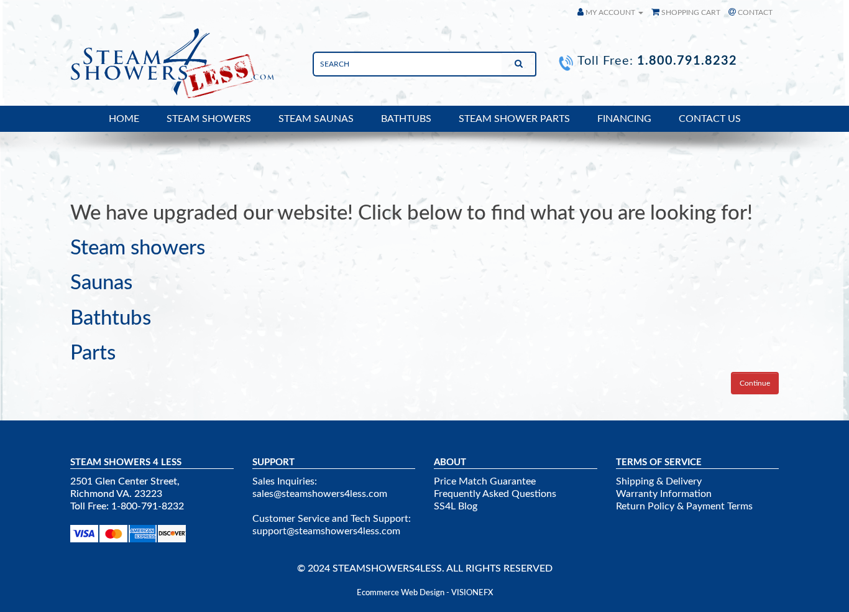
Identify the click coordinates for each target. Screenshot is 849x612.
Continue (755, 383)
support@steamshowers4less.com (326, 531)
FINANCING (624, 119)
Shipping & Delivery (659, 481)
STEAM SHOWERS (209, 119)
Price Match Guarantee (485, 481)
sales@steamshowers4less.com (319, 494)
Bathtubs (110, 318)
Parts (93, 353)
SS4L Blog (455, 506)
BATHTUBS (406, 119)
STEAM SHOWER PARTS (514, 119)
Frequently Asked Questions (495, 494)
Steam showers (137, 248)
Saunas (101, 282)
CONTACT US (710, 119)
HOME (124, 119)
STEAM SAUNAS (316, 119)
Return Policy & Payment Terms (684, 506)
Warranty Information (664, 494)
